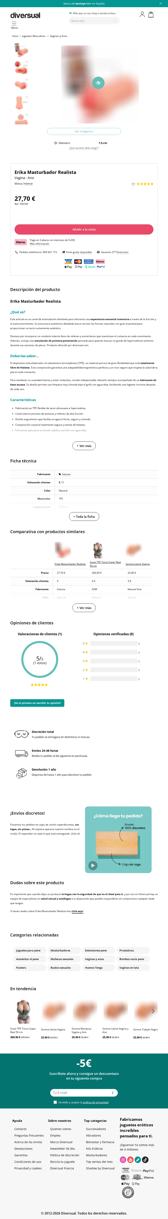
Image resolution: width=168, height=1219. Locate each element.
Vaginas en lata (129, 967)
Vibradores (93, 1135)
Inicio (15, 36)
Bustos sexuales (61, 967)
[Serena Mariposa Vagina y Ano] (85, 1011)
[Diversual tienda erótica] (38, 14)
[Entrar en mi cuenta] (143, 14)
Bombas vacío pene (131, 959)
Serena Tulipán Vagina (146, 1029)
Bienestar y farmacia (100, 1142)
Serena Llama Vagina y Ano (115, 1030)
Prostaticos (126, 950)
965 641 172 (50, 252)
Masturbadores (60, 950)
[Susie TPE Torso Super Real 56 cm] (23, 1011)
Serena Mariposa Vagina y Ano (81, 1030)
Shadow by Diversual (100, 1168)
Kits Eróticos (94, 1149)
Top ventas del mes (99, 1162)
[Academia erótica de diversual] (138, 1159)
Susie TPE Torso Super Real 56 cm (23, 1030)
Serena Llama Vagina (53, 1029)
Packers (21, 967)
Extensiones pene (96, 950)
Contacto (20, 1129)
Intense (66, 474)
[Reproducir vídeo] (93, 865)
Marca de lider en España (84, 3)
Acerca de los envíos (28, 1142)
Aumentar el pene (27, 959)
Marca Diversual (61, 1142)
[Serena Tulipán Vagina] (146, 1011)
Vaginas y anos (94, 959)
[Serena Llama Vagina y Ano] (115, 1011)
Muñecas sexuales (62, 959)
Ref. (17, 204)
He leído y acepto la (83, 1102)
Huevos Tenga (94, 967)
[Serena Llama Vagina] (54, 1011)
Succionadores (96, 1129)
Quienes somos (60, 1129)
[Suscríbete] (113, 1094)
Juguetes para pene (28, 950)
